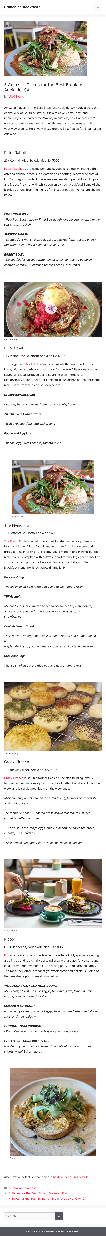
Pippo (8, 955)
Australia (15, 1188)
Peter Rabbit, (13, 168)
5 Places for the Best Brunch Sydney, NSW (38, 1193)
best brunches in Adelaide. (71, 1177)
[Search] (59, 1216)
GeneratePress (73, 1231)
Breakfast (29, 1188)
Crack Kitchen (13, 778)
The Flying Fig (13, 541)
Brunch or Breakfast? (22, 7)
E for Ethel (31, 364)
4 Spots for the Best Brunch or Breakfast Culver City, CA (47, 1198)
